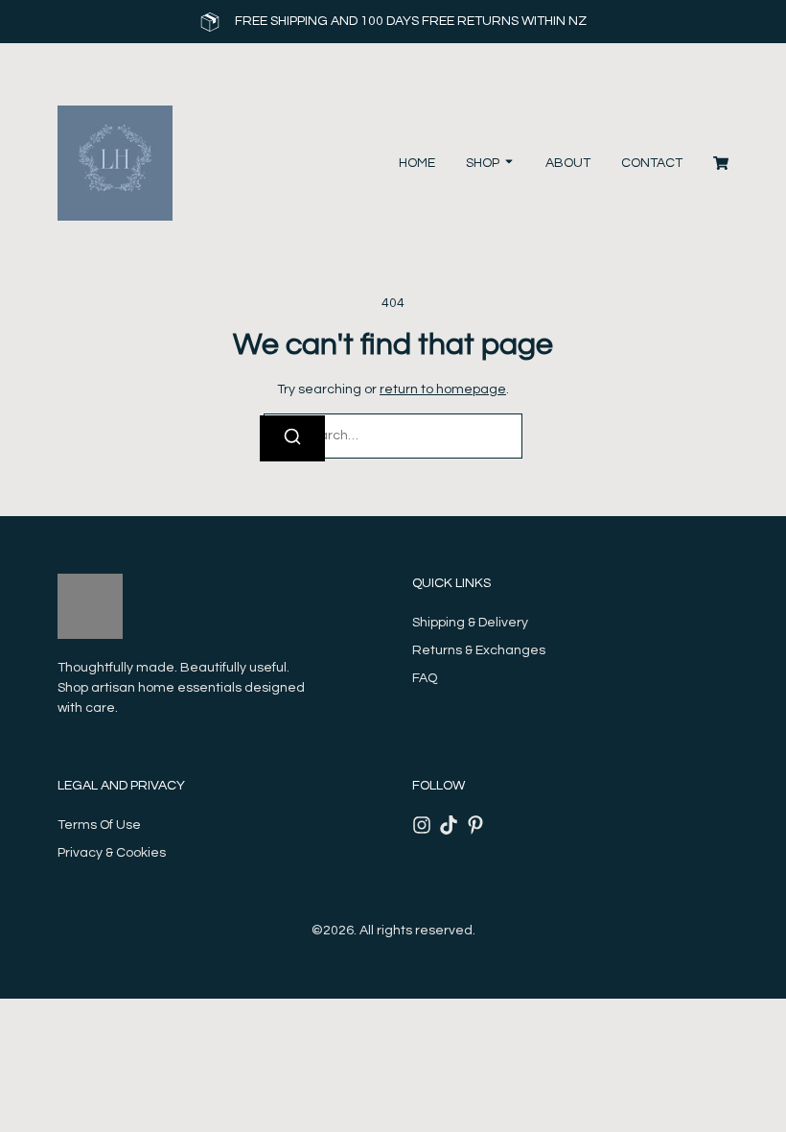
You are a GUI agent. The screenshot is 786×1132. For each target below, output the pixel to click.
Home (417, 163)
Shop (482, 163)
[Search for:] (393, 436)
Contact (651, 163)
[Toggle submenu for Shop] (507, 163)
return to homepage (443, 389)
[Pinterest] (475, 825)
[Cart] (720, 163)
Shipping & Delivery (470, 622)
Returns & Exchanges (478, 650)
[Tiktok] (448, 825)
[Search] (292, 438)
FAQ (424, 678)
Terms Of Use (99, 825)
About (567, 163)
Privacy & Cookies (112, 853)
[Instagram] (421, 825)
